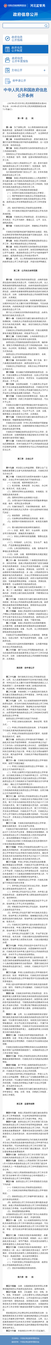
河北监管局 (37, 5)
